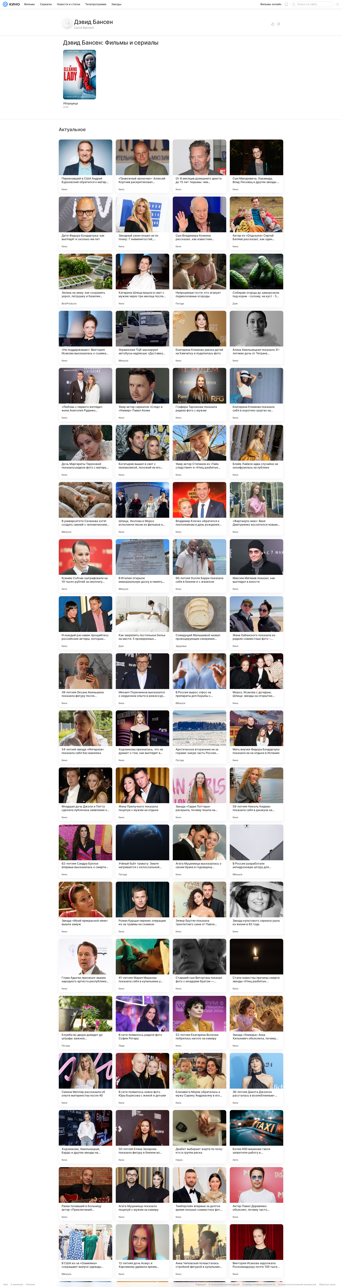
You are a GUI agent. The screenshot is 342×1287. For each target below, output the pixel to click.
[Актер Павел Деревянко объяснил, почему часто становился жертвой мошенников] (256, 1194)
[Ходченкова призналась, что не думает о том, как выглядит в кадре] (142, 737)
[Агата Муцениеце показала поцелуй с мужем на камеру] (142, 1194)
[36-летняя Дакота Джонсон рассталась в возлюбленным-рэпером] (256, 1079)
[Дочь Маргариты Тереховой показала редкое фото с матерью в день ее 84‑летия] (85, 451)
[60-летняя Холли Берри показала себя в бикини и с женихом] (199, 566)
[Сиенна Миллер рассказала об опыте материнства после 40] (85, 1079)
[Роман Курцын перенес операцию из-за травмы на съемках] (142, 908)
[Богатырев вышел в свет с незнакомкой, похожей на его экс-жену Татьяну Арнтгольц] (142, 451)
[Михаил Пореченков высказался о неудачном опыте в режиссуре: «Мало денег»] (142, 680)
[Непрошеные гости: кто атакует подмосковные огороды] (199, 280)
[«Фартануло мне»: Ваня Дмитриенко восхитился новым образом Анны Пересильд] (256, 509)
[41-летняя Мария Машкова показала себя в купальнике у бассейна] (142, 965)
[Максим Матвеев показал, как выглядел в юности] (256, 566)
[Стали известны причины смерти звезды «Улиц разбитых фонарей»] (256, 965)
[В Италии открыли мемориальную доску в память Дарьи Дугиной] (142, 566)
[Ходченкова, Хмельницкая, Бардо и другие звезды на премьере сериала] (85, 1137)
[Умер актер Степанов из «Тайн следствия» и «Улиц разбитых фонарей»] (199, 451)
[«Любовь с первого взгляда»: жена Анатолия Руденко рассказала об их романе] (85, 394)
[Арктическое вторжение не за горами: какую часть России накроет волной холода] (199, 737)
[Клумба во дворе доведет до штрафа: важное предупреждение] (85, 1022)
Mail (6, 1284)
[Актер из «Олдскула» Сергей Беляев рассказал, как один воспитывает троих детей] (256, 223)
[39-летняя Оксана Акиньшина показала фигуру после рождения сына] (85, 680)
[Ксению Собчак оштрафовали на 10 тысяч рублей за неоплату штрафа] (85, 566)
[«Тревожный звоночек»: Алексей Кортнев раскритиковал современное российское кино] (142, 166)
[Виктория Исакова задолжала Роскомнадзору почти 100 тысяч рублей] (256, 1251)
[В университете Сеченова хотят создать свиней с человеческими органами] (85, 509)
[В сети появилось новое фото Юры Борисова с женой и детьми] (142, 1079)
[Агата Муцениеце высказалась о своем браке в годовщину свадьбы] (199, 851)
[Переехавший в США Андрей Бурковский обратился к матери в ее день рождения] (85, 166)
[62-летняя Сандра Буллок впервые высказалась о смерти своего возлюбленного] (85, 851)
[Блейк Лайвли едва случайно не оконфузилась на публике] (256, 451)
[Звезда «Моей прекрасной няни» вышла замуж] (85, 908)
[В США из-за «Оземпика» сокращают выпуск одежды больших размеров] (85, 1251)
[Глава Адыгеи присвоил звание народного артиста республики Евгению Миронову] (85, 965)
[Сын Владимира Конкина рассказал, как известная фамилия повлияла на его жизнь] (199, 223)
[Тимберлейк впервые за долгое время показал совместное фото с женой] (199, 1194)
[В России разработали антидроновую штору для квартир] (256, 851)
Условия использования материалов (297, 1284)
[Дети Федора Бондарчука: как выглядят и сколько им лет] (85, 223)
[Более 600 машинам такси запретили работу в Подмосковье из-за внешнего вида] (256, 1137)
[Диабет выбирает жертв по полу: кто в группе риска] (199, 1137)
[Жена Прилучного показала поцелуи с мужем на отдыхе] (142, 794)
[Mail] (5, 4)
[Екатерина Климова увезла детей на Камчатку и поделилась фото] (199, 337)
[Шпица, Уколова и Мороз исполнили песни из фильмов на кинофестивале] (142, 509)
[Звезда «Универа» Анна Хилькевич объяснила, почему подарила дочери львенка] (256, 1022)
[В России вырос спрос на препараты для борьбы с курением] (199, 680)
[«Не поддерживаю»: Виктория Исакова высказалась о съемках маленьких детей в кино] (85, 337)
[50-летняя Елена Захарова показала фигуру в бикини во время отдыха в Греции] (142, 1137)
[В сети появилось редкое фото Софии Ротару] (142, 1022)
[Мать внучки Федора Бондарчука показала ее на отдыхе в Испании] (256, 737)
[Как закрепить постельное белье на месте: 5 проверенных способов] (142, 623)
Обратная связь (327, 1284)
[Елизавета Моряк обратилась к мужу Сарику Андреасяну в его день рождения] (199, 1079)
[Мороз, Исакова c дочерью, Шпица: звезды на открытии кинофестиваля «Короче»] (256, 680)
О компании (17, 1284)
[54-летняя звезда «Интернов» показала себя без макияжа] (85, 737)
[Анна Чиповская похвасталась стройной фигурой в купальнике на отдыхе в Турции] (199, 1251)
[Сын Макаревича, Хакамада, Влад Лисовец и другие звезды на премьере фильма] (256, 166)
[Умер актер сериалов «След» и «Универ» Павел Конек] (142, 394)
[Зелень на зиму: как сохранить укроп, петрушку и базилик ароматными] (85, 280)
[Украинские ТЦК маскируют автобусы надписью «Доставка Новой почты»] (142, 337)
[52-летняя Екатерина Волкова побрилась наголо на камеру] (199, 1022)
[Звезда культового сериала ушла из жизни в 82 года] (256, 908)
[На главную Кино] (14, 4)
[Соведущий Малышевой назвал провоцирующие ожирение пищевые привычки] (199, 623)
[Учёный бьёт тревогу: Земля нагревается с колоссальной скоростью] (142, 851)
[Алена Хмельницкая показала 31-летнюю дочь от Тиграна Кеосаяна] (256, 337)
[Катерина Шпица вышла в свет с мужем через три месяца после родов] (142, 280)
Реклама (30, 1284)
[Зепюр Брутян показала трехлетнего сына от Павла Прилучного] (199, 908)
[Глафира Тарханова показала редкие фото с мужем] (199, 394)
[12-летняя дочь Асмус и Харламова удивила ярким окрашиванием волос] (142, 1251)
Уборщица (70, 103)
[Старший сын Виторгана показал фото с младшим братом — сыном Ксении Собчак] (199, 965)
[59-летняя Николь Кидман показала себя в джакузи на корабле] (256, 794)
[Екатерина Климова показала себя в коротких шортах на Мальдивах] (256, 394)
